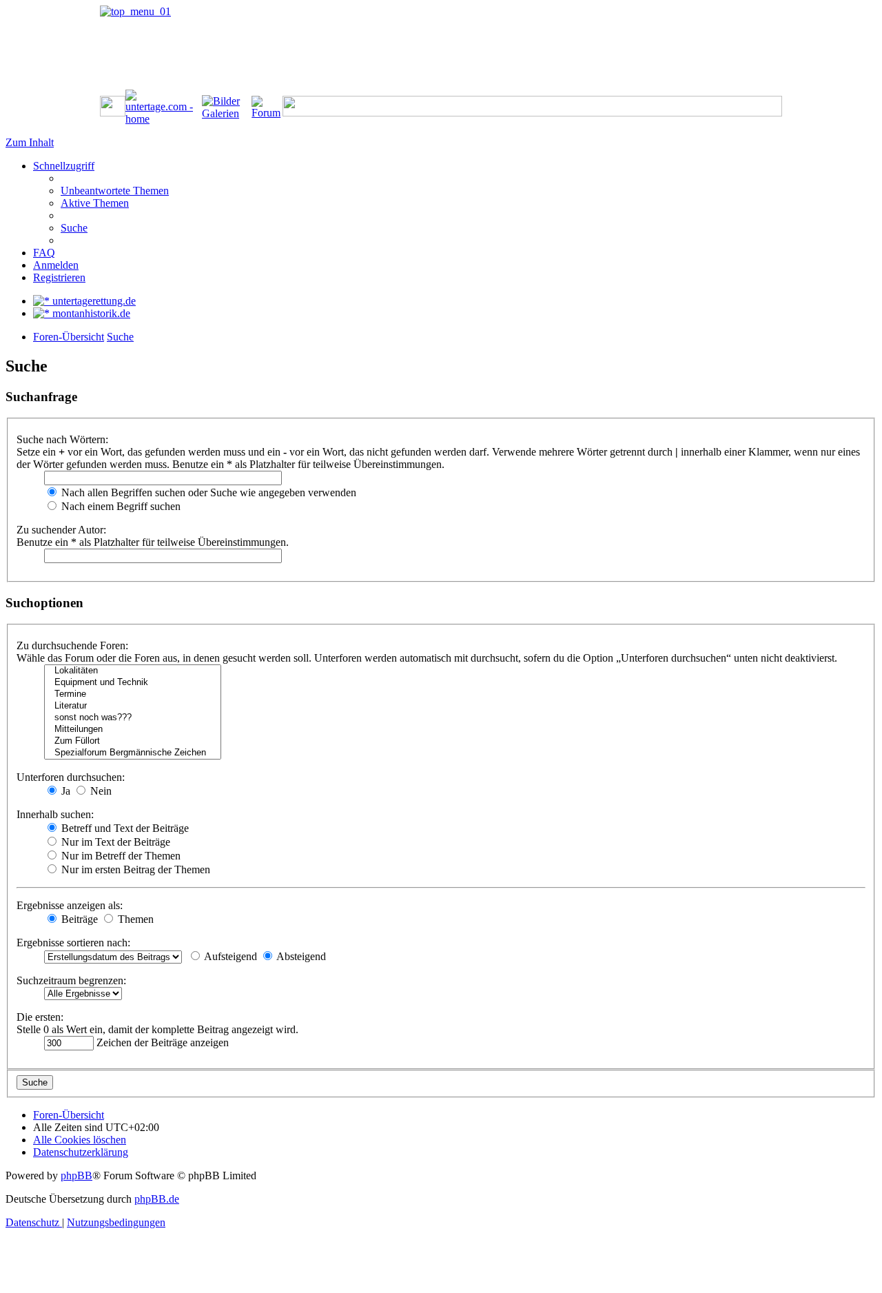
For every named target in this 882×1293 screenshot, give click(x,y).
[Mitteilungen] (132, 729)
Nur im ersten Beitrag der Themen (134, 869)
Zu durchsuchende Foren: (72, 645)
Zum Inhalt (30, 142)
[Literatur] (132, 706)
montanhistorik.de (90, 313)
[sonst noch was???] (132, 718)
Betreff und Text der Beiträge (124, 828)
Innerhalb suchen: (55, 814)
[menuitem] (115, 190)
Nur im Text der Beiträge (114, 842)
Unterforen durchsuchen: (71, 777)
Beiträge (78, 919)
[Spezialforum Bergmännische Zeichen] (132, 753)
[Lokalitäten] (132, 671)
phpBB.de (156, 1199)
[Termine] (132, 694)
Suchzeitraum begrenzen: (71, 980)
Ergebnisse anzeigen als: (70, 905)
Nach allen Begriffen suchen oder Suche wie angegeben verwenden (207, 492)
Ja (64, 791)
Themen (134, 919)
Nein (100, 791)
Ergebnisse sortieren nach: (73, 942)
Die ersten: (40, 1017)
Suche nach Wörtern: (62, 439)
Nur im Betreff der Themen (120, 856)
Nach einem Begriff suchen (120, 506)
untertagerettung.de (93, 301)
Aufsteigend (229, 956)
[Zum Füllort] (132, 741)
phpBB (76, 1175)
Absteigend (300, 956)
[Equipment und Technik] (132, 683)
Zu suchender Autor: (61, 530)
